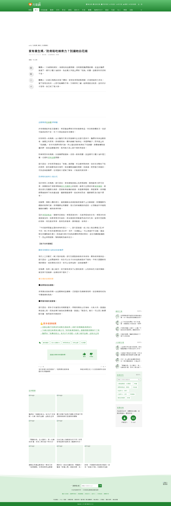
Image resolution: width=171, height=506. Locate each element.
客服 (65, 499)
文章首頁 (99, 494)
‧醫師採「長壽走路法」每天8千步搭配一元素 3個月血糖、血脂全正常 (69, 333)
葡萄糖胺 (98, 186)
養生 (36, 10)
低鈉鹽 (49, 122)
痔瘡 (135, 384)
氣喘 (128, 398)
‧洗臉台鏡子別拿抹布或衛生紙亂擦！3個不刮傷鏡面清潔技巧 (66, 327)
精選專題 (80, 494)
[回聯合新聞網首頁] (30, 4)
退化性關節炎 (66, 186)
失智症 (135, 387)
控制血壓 (51, 157)
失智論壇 (44, 10)
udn (30, 45)
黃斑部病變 (121, 398)
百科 (57, 10)
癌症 (107, 10)
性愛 (113, 10)
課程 (70, 10)
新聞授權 (70, 499)
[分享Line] (31, 74)
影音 (64, 10)
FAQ (61, 499)
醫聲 (89, 10)
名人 (119, 10)
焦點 (30, 10)
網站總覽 (115, 499)
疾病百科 (87, 494)
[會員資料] (139, 4)
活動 (131, 10)
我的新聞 (133, 4)
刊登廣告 (55, 499)
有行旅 (120, 4)
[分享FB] (31, 68)
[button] (141, 10)
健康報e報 (76, 486)
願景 (126, 4)
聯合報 (89, 4)
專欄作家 (106, 494)
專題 (125, 10)
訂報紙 (102, 499)
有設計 (113, 4)
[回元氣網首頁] (37, 4)
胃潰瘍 (132, 394)
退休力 (76, 10)
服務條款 (77, 499)
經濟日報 (97, 4)
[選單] (141, 4)
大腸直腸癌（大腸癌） (125, 384)
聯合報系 (96, 499)
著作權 (83, 499)
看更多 (139, 311)
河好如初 (105, 4)
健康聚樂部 (73, 494)
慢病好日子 (98, 10)
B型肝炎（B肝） (123, 391)
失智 (83, 10)
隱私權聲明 (89, 499)
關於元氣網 (65, 494)
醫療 (51, 10)
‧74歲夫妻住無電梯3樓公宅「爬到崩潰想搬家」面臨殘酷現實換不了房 (70, 330)
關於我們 (108, 499)
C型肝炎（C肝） (123, 394)
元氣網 (35, 45)
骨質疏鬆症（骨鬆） (124, 387)
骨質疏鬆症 (47, 214)
